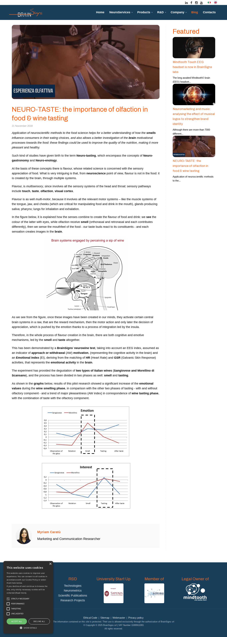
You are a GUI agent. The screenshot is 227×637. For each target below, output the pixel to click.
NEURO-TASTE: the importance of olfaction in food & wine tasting (190, 166)
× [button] (50, 564)
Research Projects (72, 600)
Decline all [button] (39, 621)
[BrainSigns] (25, 12)
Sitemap (104, 617)
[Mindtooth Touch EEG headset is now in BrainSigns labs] (194, 47)
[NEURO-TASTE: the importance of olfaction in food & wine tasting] (194, 146)
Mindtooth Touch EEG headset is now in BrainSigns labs (192, 67)
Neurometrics (73, 590)
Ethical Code (90, 617)
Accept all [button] (16, 621)
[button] (121, 12)
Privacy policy (136, 617)
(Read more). (21, 593)
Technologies (72, 585)
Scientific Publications (72, 595)
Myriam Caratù (48, 532)
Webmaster (119, 617)
